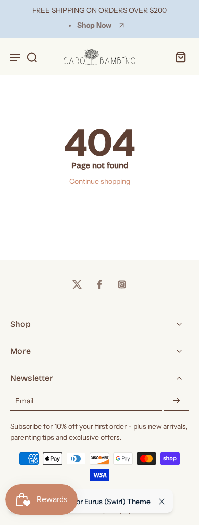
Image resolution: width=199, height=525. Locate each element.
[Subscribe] (176, 401)
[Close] (162, 501)
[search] (31, 56)
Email (24, 401)
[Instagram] (122, 284)
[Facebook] (99, 284)
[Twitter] (77, 284)
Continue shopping (99, 181)
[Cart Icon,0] (177, 56)
